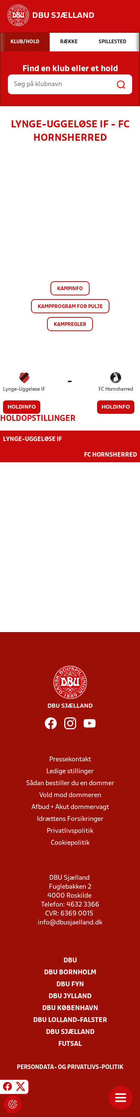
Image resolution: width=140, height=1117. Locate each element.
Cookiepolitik (70, 843)
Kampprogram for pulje (70, 306)
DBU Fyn (70, 984)
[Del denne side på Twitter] (20, 1088)
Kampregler (70, 324)
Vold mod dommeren (70, 795)
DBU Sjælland (70, 1032)
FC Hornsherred (116, 389)
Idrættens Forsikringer (70, 819)
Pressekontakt (70, 759)
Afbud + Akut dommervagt (70, 807)
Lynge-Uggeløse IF (24, 389)
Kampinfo (70, 288)
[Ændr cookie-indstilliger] (13, 1104)
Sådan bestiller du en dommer (70, 783)
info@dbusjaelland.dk (70, 923)
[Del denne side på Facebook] (7, 1088)
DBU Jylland (70, 996)
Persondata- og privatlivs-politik (70, 1067)
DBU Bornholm (70, 973)
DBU (70, 961)
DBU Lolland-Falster (70, 1020)
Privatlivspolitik (70, 831)
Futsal (70, 1044)
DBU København (70, 1008)
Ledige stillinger (70, 771)
